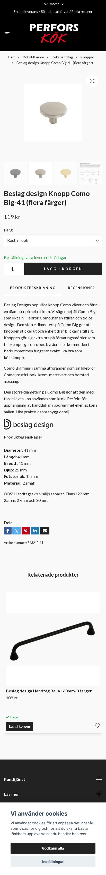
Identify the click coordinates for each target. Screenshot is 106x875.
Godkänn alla (53, 848)
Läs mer (11, 794)
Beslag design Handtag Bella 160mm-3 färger (49, 690)
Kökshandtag (62, 57)
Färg (8, 229)
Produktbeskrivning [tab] (33, 288)
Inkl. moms (51, 4)
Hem (11, 57)
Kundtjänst (14, 779)
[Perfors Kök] (54, 33)
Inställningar (53, 862)
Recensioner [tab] (81, 288)
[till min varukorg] (98, 33)
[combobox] (53, 240)
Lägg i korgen (63, 269)
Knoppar (87, 57)
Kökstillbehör (33, 57)
